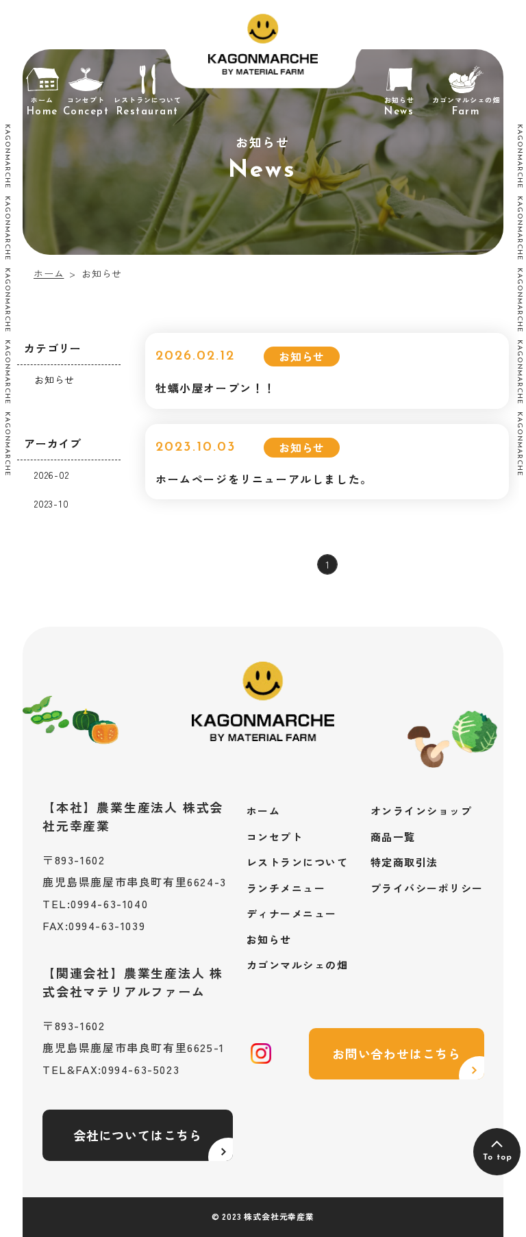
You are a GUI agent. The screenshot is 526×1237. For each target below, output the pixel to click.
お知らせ (54, 379)
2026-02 (51, 475)
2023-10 (51, 503)
